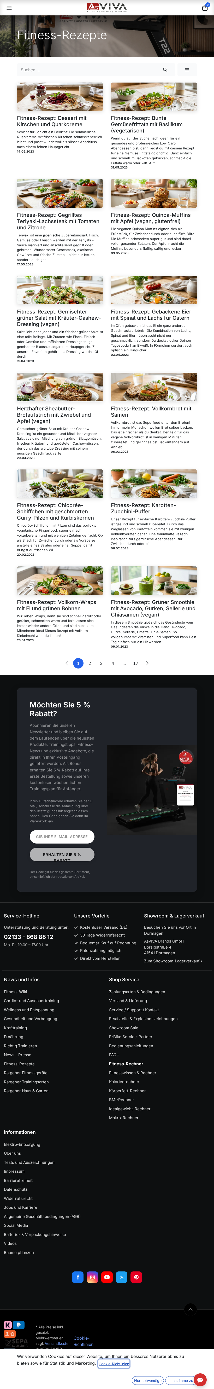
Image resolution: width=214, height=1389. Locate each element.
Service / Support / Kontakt (134, 1009)
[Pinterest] (136, 1277)
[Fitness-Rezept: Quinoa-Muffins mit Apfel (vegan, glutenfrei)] (154, 193)
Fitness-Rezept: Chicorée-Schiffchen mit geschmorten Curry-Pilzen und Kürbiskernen (55, 511)
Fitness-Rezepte (19, 1063)
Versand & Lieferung (128, 1000)
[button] (187, 69)
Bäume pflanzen (19, 1252)
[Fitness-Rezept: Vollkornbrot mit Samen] (154, 387)
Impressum (14, 1171)
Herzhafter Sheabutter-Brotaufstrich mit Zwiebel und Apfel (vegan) (54, 414)
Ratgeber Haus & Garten (26, 1090)
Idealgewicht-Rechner (130, 1108)
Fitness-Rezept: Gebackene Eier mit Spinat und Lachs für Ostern (151, 315)
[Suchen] (165, 69)
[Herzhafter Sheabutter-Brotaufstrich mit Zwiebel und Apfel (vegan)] (60, 387)
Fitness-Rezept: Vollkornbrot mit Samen (151, 411)
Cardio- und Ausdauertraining (31, 1000)
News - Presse (17, 1054)
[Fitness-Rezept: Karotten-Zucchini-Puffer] (154, 483)
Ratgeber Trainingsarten (26, 1081)
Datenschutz (15, 1189)
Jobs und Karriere (20, 1207)
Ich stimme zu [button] (181, 1380)
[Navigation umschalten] (9, 7)
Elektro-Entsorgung (22, 1144)
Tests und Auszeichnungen (29, 1162)
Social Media (16, 1225)
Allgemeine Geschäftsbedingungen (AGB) (42, 1216)
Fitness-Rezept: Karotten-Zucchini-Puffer (143, 508)
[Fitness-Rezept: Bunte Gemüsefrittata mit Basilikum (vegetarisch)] (154, 97)
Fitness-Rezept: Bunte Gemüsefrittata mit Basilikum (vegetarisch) (147, 124)
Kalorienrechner (124, 1081)
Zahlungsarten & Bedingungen (137, 991)
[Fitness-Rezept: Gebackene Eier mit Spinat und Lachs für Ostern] (154, 290)
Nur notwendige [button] (148, 1380)
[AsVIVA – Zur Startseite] (107, 7)
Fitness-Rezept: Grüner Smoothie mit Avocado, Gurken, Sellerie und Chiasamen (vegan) (153, 608)
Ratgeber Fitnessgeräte (25, 1072)
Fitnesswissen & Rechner (132, 1072)
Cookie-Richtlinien (114, 1364)
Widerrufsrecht (18, 1198)
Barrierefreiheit (18, 1180)
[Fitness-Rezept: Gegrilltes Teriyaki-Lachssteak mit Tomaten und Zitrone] (60, 193)
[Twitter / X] (121, 1277)
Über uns (12, 1153)
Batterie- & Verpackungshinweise (35, 1234)
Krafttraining (15, 1027)
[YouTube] (107, 1277)
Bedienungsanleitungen (131, 1045)
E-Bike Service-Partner (130, 1036)
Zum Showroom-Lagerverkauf (172, 960)
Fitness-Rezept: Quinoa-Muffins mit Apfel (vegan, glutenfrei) (151, 218)
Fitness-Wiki (15, 991)
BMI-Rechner (121, 1099)
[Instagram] (92, 1277)
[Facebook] (78, 1277)
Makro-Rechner (124, 1117)
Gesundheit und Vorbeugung (30, 1018)
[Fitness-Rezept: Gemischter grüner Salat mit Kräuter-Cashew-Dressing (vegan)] (60, 290)
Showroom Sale (123, 1027)
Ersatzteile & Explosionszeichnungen (143, 1018)
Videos (10, 1243)
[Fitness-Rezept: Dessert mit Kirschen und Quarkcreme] (60, 97)
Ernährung (13, 1036)
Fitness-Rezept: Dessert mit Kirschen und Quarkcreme (52, 121)
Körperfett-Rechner (127, 1090)
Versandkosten (57, 1343)
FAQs (113, 1054)
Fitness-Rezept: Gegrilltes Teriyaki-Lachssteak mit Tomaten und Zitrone (58, 221)
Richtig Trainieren (20, 1045)
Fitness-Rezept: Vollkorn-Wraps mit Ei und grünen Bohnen (56, 605)
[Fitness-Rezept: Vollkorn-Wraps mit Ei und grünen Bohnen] (60, 580)
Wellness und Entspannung (29, 1009)
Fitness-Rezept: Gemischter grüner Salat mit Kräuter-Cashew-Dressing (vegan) (59, 318)
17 (135, 663)
